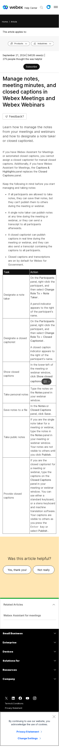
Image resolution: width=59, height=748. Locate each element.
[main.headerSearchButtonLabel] (41, 6)
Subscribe (31, 66)
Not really (44, 569)
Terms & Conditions (14, 703)
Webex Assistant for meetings (22, 615)
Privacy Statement (13, 708)
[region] (29, 729)
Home (5, 22)
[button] (48, 7)
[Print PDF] (20, 67)
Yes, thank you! (17, 569)
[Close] (54, 716)
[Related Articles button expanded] (53, 604)
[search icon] (41, 7)
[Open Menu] (56, 7)
